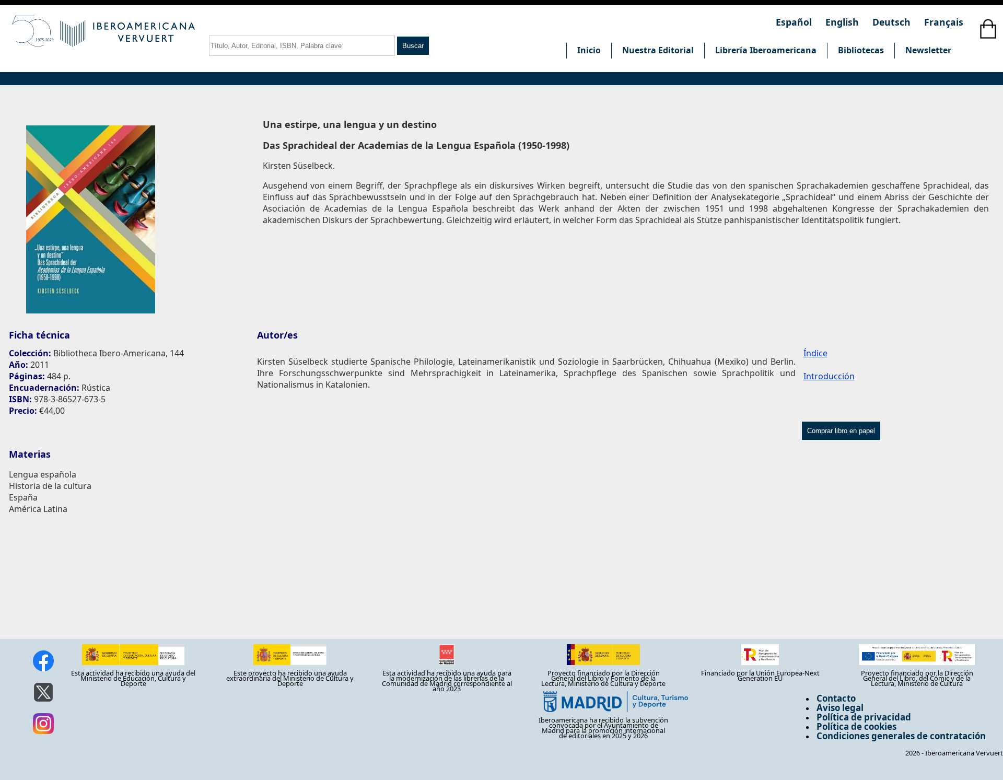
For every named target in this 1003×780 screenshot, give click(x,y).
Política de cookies (856, 726)
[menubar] (764, 51)
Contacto (836, 698)
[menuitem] (588, 51)
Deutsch (892, 22)
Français (943, 22)
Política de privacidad (864, 717)
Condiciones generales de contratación (901, 736)
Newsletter (928, 50)
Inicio (589, 50)
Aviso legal (840, 708)
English (843, 22)
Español (795, 22)
